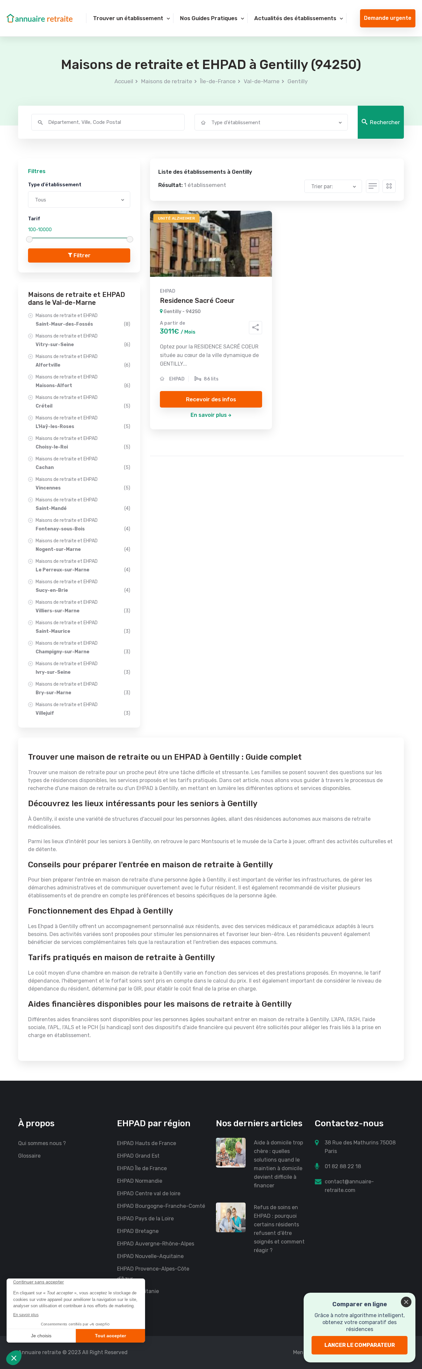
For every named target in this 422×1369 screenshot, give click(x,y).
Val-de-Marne (262, 81)
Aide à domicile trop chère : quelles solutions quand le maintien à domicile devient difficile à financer (278, 1164)
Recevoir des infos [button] (211, 399)
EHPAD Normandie (139, 1181)
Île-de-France (218, 81)
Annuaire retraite (39, 1352)
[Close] (406, 1302)
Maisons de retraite (166, 81)
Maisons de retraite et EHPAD (83, 320)
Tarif (34, 219)
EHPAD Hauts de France (146, 1143)
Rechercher (385, 122)
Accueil (123, 81)
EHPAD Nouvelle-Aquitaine (150, 1256)
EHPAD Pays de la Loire (145, 1218)
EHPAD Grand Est (138, 1156)
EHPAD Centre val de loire (148, 1193)
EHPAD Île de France (142, 1168)
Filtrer (81, 255)
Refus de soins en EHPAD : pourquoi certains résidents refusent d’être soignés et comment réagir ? (279, 1228)
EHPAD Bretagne (138, 1231)
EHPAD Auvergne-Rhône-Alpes (155, 1244)
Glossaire (29, 1156)
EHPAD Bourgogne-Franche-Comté (161, 1206)
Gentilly (297, 81)
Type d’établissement (54, 185)
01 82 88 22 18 (343, 1166)
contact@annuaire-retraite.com (349, 1185)
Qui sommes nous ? (42, 1143)
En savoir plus (209, 415)
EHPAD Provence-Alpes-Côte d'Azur (153, 1274)
